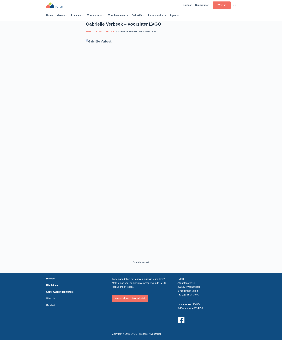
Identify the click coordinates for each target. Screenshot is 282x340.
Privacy (50, 278)
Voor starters (94, 15)
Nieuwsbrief (201, 5)
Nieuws (61, 15)
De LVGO (137, 15)
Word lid (222, 5)
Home (49, 15)
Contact (187, 5)
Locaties (76, 15)
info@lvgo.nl (191, 291)
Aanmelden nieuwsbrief (130, 298)
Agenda (174, 15)
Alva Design (155, 334)
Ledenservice (155, 15)
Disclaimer (52, 285)
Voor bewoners (116, 15)
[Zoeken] (235, 5)
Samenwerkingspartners (60, 292)
